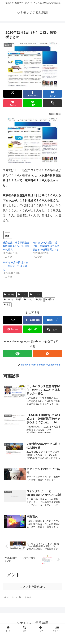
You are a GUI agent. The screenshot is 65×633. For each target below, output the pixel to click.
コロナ (24, 294)
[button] (52, 103)
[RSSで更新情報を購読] (47, 353)
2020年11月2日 (13, 299)
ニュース (36, 294)
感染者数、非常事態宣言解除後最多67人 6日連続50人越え (16, 246)
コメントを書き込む (32, 586)
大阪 (40, 299)
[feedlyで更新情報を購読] (17, 353)
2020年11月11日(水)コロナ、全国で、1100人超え (16, 266)
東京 (8, 304)
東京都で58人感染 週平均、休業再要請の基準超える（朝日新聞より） (46, 246)
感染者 (51, 299)
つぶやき (11, 294)
